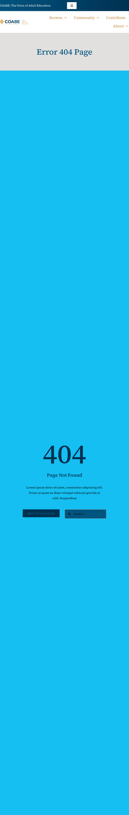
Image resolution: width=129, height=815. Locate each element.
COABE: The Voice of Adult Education (25, 6)
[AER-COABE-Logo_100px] (14, 20)
